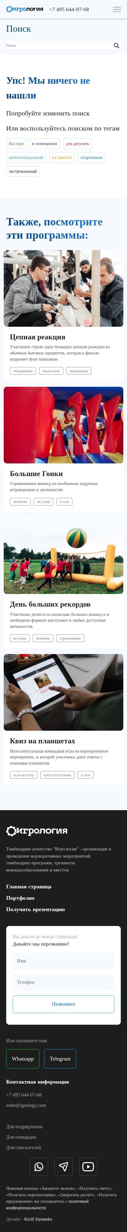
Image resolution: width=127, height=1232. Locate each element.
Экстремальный (23, 171)
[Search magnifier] (116, 45)
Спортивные (91, 157)
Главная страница (28, 886)
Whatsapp (23, 1059)
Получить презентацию (35, 909)
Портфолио (20, 898)
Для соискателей (23, 1147)
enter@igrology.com (26, 1105)
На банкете (62, 157)
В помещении (44, 143)
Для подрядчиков (24, 1126)
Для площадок (21, 1137)
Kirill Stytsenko (38, 1219)
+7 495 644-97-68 (69, 9)
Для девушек (77, 143)
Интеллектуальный (26, 157)
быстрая (16, 143)
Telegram (60, 1059)
